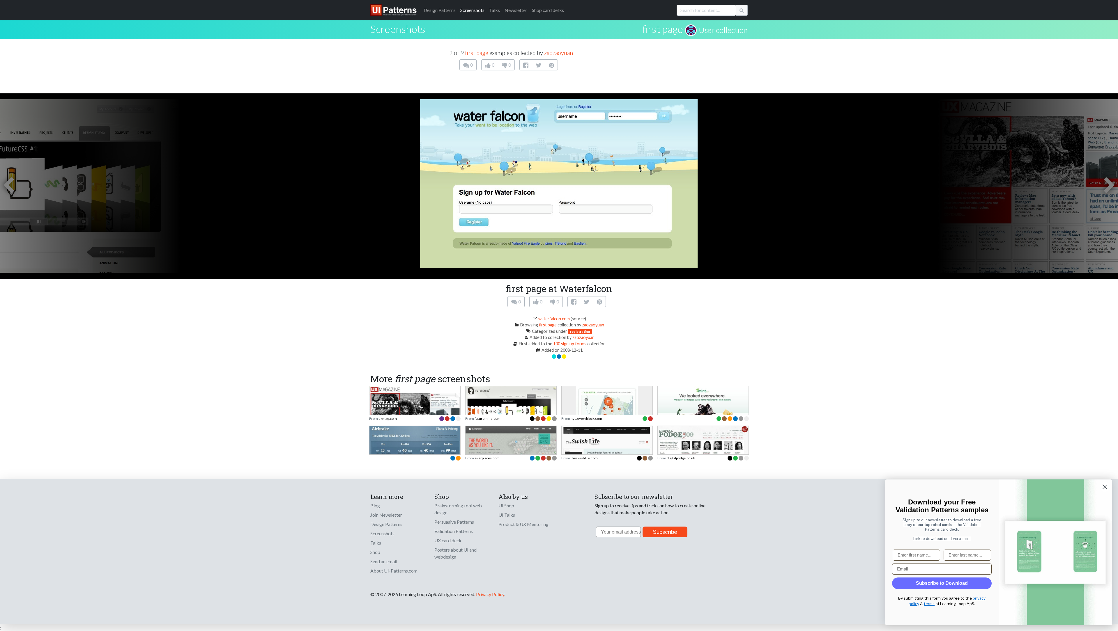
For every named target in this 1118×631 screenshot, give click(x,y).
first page (663, 29)
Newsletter (516, 10)
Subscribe (665, 532)
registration (580, 331)
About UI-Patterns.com (394, 570)
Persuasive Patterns (454, 522)
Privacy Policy (490, 594)
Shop (375, 552)
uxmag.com (387, 418)
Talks (494, 10)
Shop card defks (548, 10)
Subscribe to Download (942, 583)
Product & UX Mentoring (523, 524)
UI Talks (506, 515)
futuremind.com (487, 418)
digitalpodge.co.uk (681, 458)
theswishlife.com (584, 458)
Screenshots (472, 10)
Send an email (383, 561)
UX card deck (447, 540)
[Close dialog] (1105, 487)
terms (929, 603)
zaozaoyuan (558, 52)
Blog (375, 505)
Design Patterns (386, 524)
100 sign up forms (569, 343)
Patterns (440, 10)
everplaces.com (487, 458)
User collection (723, 30)
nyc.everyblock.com (586, 418)
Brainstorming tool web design (458, 509)
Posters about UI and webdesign (455, 553)
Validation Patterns (453, 531)
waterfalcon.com (554, 318)
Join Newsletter (386, 515)
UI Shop (506, 505)
